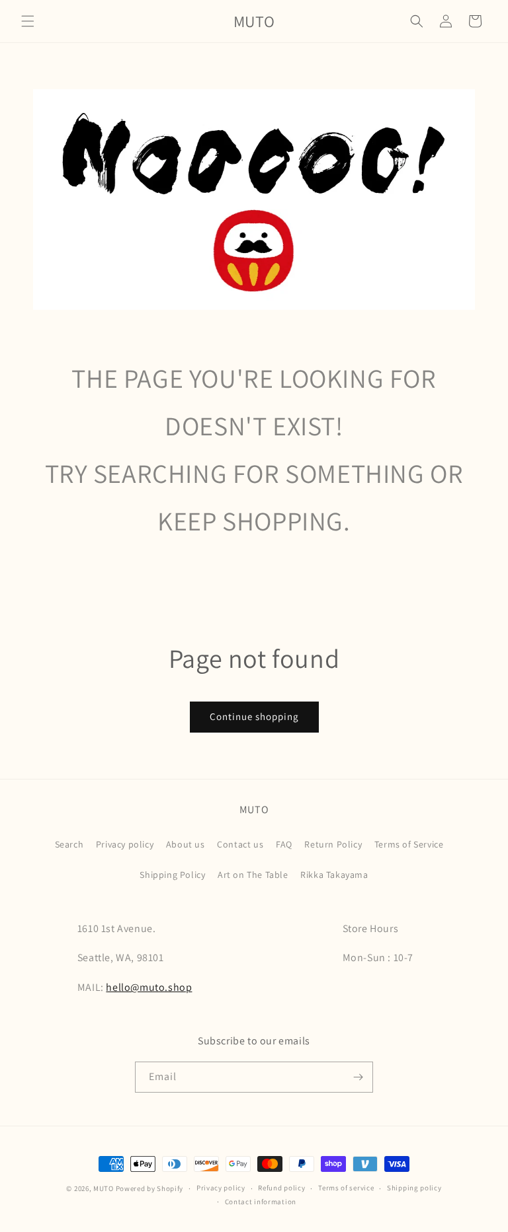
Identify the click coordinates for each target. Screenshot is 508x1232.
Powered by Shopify (150, 1188)
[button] (27, 21)
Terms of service (346, 1187)
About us (185, 844)
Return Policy (333, 844)
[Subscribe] (357, 1077)
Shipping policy (414, 1187)
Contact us (240, 844)
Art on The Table (253, 875)
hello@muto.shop (149, 987)
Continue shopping (254, 716)
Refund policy (281, 1187)
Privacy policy (124, 844)
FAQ (284, 844)
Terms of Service (409, 844)
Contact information (260, 1201)
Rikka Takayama (334, 875)
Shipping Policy (172, 875)
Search (69, 844)
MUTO (103, 1188)
